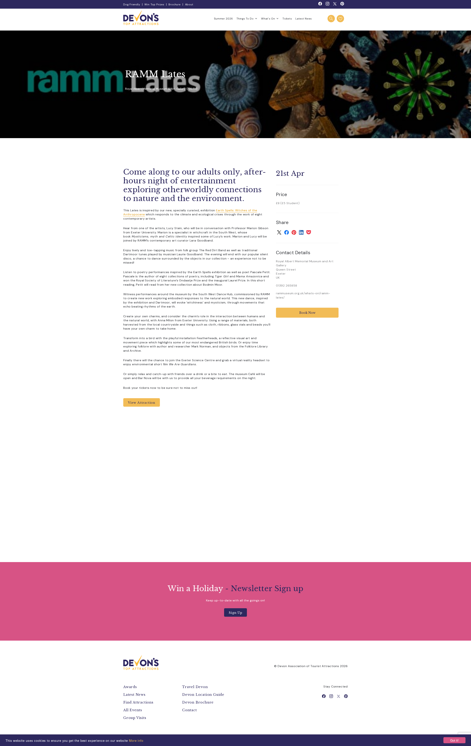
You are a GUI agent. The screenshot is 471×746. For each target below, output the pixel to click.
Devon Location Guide (203, 695)
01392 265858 (286, 285)
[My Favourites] (340, 18)
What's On (268, 18)
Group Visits (135, 718)
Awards (130, 687)
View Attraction (141, 402)
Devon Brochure (198, 702)
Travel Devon (195, 687)
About (189, 4)
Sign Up (235, 612)
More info (136, 740)
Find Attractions (138, 702)
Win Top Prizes (154, 4)
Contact (189, 710)
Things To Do (245, 18)
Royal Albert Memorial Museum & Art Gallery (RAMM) (161, 89)
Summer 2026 (223, 18)
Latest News (303, 18)
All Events (132, 710)
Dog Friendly (131, 4)
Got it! (454, 740)
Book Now (307, 313)
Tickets (287, 18)
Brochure (174, 4)
